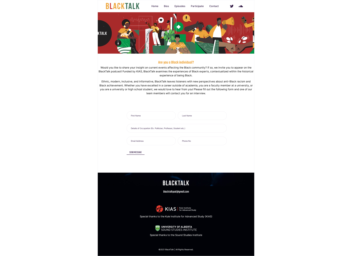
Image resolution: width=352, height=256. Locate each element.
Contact (214, 6)
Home (154, 6)
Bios (166, 6)
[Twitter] (231, 6)
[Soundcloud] (241, 6)
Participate (197, 6)
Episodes (179, 6)
